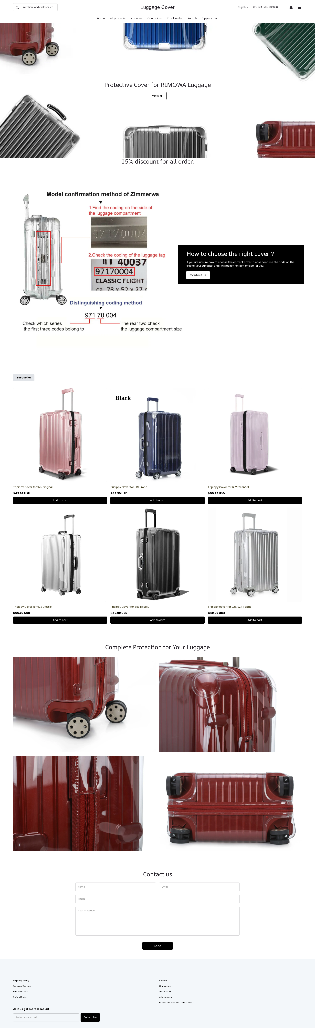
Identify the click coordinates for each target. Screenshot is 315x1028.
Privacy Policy (20, 991)
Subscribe (90, 1017)
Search (163, 980)
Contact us (198, 275)
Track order (165, 991)
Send (157, 946)
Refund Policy (20, 997)
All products (165, 997)
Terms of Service (22, 986)
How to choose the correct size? (176, 1002)
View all (157, 96)
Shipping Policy (21, 980)
